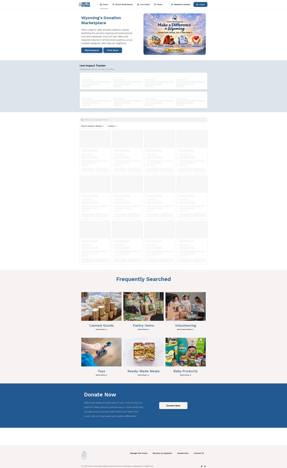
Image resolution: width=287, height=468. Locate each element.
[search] (145, 119)
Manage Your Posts (138, 453)
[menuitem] (104, 4)
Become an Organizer (162, 453)
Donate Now (182, 453)
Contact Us (199, 453)
